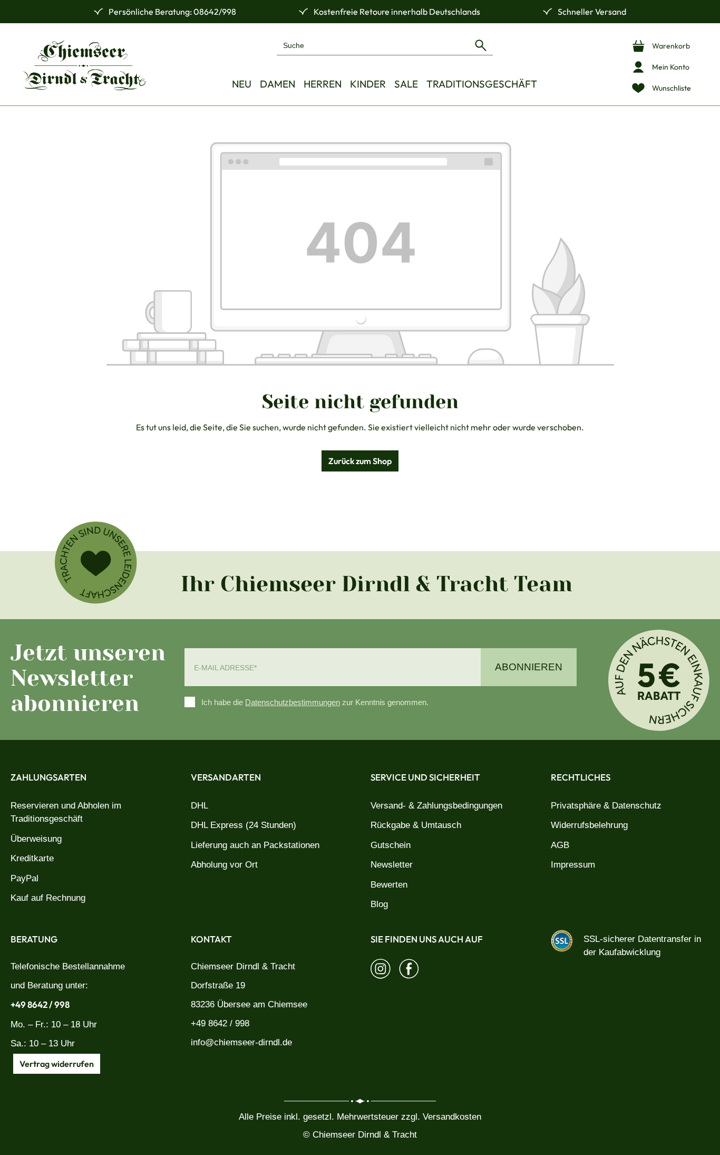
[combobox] (373, 45)
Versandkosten (452, 1117)
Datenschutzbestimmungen (292, 702)
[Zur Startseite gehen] (83, 65)
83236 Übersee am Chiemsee (249, 1004)
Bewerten (389, 885)
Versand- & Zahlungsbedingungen (436, 806)
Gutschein (391, 845)
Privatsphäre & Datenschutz (606, 806)
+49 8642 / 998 (40, 1004)
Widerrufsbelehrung (589, 825)
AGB (560, 845)
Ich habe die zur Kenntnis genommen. (315, 702)
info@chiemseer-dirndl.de (241, 1042)
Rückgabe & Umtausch (416, 825)
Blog (379, 904)
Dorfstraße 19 (218, 985)
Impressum (573, 865)
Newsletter (392, 865)
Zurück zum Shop (360, 461)
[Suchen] (481, 45)
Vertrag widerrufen (57, 1063)
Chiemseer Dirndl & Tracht (243, 966)
